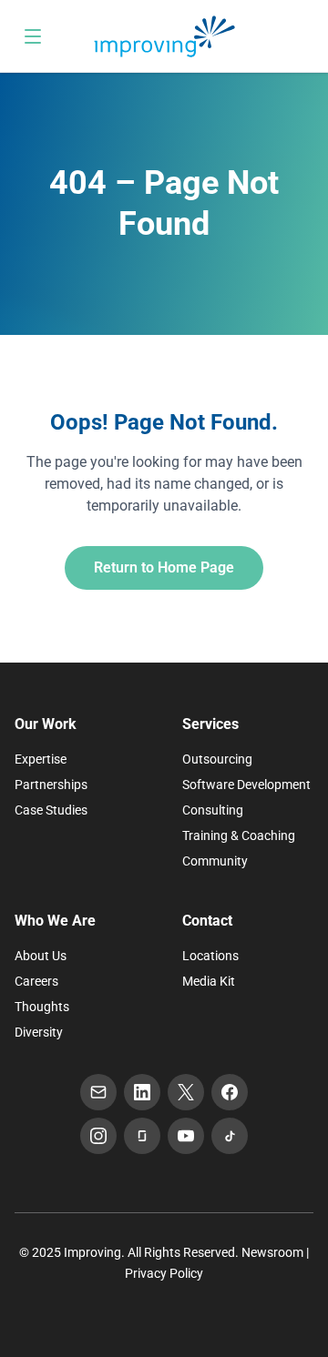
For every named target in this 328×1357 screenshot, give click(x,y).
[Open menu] (33, 36)
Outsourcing (217, 759)
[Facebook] (229, 1092)
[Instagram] (98, 1136)
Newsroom (272, 1252)
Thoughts (42, 1006)
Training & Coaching (238, 835)
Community (215, 861)
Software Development (246, 784)
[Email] (98, 1092)
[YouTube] (186, 1136)
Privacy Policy (164, 1273)
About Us (41, 955)
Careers (36, 981)
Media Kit (208, 981)
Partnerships (51, 784)
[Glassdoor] (142, 1136)
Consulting (212, 810)
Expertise (41, 759)
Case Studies (51, 810)
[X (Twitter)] (186, 1092)
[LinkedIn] (142, 1092)
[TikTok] (229, 1136)
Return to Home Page (164, 567)
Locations (210, 955)
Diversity (39, 1032)
